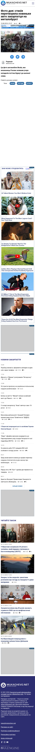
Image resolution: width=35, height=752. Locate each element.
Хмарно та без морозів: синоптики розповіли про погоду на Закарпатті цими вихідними (17, 579)
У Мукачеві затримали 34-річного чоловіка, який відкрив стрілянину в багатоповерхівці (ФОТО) (15, 549)
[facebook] (2, 742)
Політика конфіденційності (10, 731)
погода (21, 83)
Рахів (12, 83)
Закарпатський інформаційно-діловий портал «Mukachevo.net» (16, 693)
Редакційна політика (8, 734)
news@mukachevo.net (8, 723)
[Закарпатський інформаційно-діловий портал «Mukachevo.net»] (14, 3)
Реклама (17, 26)
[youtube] (7, 742)
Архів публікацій (6, 738)
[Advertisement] (17, 338)
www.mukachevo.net (8, 704)
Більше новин (17, 486)
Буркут (29, 83)
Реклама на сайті (7, 727)
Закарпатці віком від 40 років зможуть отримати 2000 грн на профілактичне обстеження (16, 610)
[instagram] (5, 742)
